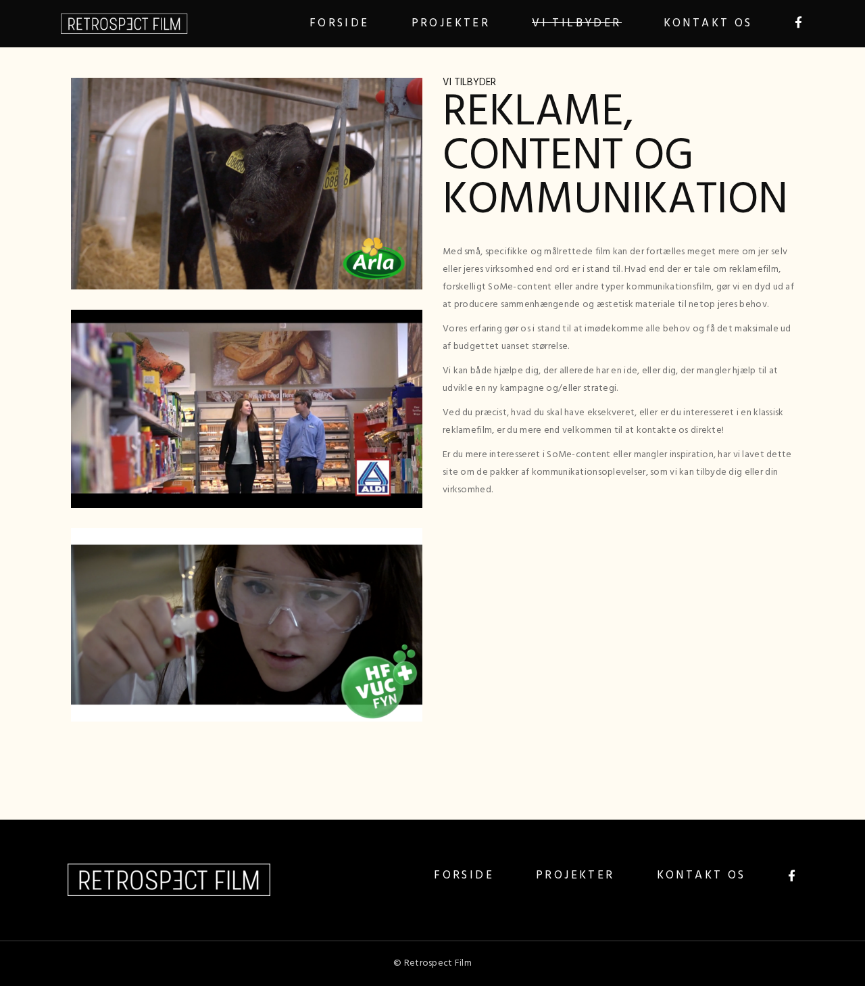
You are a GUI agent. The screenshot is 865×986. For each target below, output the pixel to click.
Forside (464, 875)
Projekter (575, 875)
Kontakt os (701, 875)
